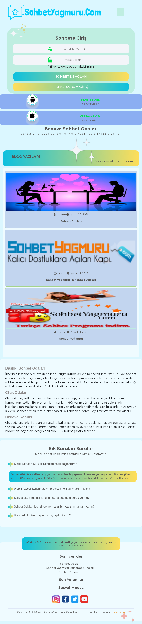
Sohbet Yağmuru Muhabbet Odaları (70, 567)
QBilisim (119, 611)
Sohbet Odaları (70, 563)
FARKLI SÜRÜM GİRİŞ (71, 87)
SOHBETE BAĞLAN (71, 76)
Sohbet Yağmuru (70, 572)
